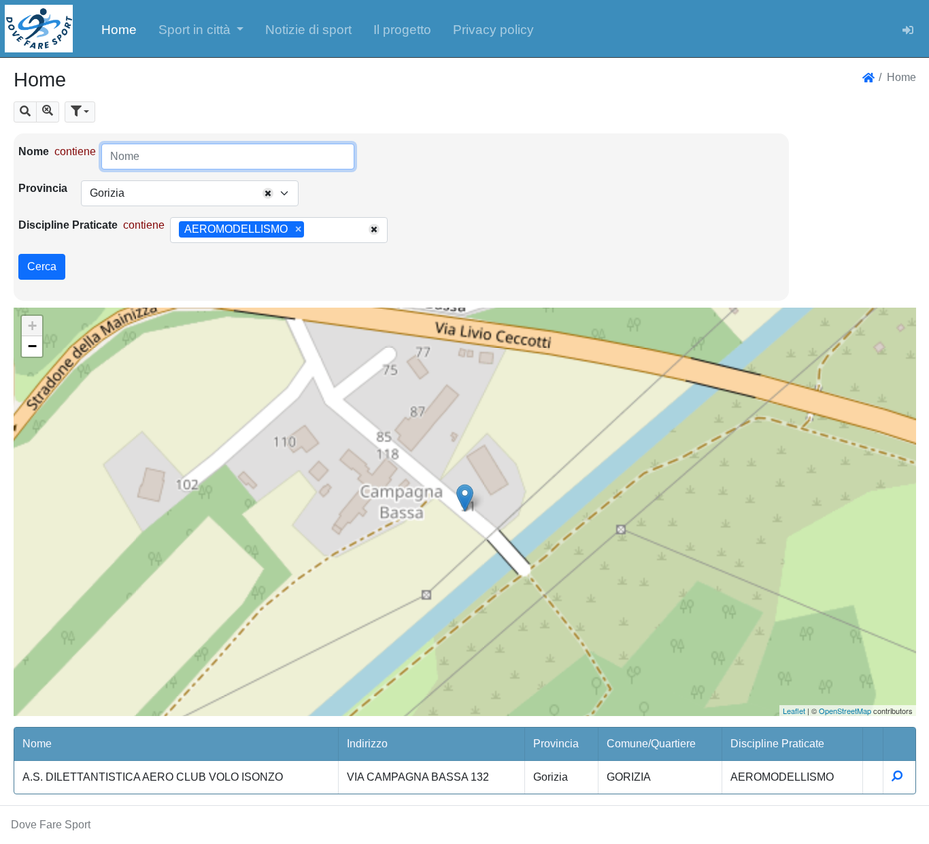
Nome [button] (37, 743)
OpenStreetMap (845, 710)
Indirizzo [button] (367, 743)
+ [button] (32, 325)
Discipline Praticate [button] (777, 743)
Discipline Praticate (68, 225)
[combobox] (190, 193)
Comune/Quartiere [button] (651, 743)
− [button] (32, 346)
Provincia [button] (556, 743)
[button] (201, 28)
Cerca (41, 266)
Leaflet (794, 710)
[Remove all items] (268, 193)
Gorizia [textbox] (107, 193)
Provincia (42, 188)
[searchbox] (312, 230)
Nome (33, 151)
